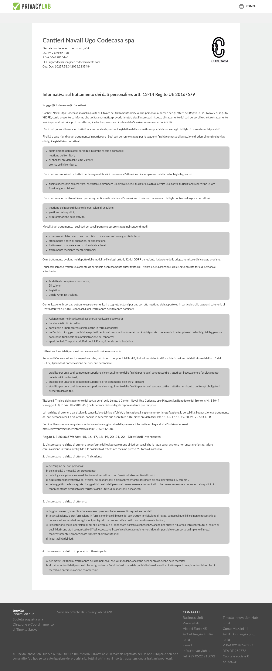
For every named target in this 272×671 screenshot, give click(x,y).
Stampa (250, 6)
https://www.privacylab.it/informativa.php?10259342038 (77, 429)
